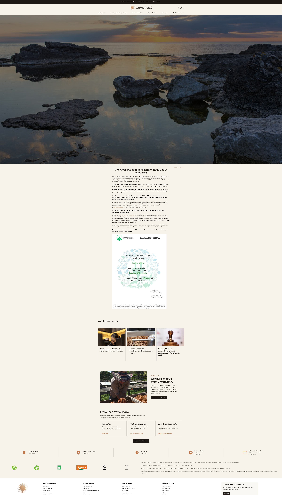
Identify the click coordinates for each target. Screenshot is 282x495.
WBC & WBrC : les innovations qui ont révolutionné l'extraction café (168, 352)
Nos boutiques (126, 486)
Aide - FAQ (86, 488)
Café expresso (166, 488)
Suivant (182, 167)
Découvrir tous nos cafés (141, 440)
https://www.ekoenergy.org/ (126, 215)
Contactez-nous (198, 452)
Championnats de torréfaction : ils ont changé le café (140, 351)
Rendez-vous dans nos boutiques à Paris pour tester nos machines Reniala (141, 1)
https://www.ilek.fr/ (118, 207)
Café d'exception (166, 486)
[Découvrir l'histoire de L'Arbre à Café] (123, 387)
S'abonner (226, 493)
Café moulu (165, 493)
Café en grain (165, 490)
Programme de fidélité (128, 488)
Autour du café (136, 13)
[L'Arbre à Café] (141, 9)
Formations (151, 13)
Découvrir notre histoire (159, 397)
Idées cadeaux (47, 493)
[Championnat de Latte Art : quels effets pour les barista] (112, 337)
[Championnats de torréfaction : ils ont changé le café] (141, 337)
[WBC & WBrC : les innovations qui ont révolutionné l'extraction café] (170, 337)
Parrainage (125, 490)
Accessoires (46, 490)
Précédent (176, 167)
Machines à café (47, 488)
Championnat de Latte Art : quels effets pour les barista (111, 350)
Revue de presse (126, 493)
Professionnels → (178, 13)
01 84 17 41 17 (197, 454)
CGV (84, 493)
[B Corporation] (104, 467)
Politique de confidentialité (91, 490)
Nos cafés (101, 13)
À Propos (164, 13)
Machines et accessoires (118, 13)
